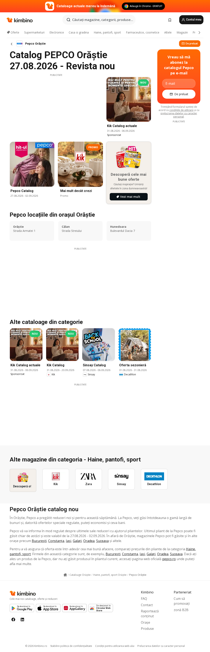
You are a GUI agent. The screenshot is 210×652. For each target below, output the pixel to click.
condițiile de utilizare (181, 110)
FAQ (144, 598)
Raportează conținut (150, 613)
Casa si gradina (79, 32)
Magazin (182, 32)
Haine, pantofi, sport (107, 32)
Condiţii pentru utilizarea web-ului (114, 646)
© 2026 (36, 646)
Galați (77, 541)
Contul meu (193, 19)
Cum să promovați (182, 601)
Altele (168, 32)
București (39, 541)
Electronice (56, 32)
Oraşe (145, 622)
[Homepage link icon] (65, 575)
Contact (147, 605)
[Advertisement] (56, 105)
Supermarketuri (34, 32)
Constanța (56, 541)
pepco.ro (169, 559)
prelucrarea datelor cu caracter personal (179, 115)
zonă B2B (181, 610)
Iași (68, 541)
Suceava (102, 541)
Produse (147, 628)
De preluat (192, 43)
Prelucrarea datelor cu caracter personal (161, 646)
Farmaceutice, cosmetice (142, 32)
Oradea (89, 541)
